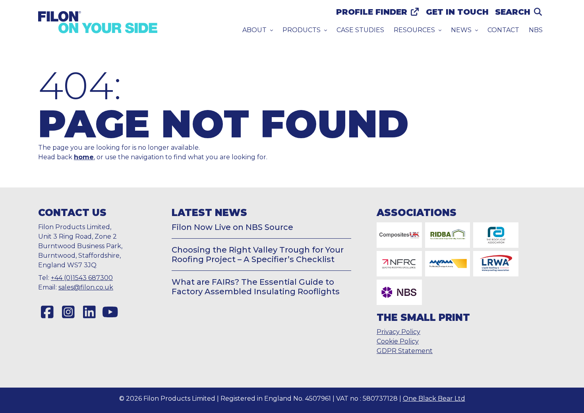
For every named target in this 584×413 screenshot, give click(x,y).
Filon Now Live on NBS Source (232, 227)
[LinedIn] (89, 312)
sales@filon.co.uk (85, 287)
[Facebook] (47, 312)
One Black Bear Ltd (434, 398)
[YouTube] (110, 312)
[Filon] (97, 22)
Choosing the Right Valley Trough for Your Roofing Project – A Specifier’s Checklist (258, 254)
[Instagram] (68, 312)
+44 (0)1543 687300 (82, 278)
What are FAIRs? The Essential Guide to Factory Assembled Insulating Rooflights (256, 286)
